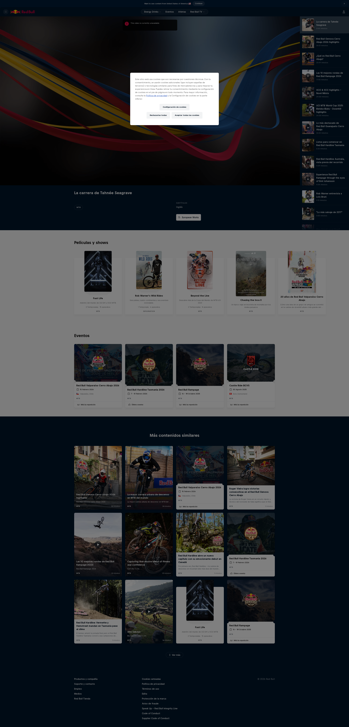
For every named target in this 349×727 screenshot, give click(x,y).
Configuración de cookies (174, 107)
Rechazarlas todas (158, 115)
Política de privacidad (156, 95)
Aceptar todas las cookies (187, 115)
